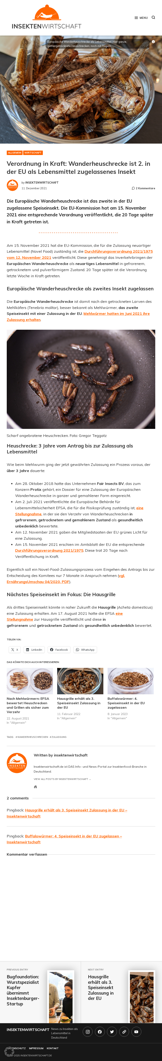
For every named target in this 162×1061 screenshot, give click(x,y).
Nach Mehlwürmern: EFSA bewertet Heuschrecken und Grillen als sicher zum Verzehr (28, 705)
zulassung (58, 737)
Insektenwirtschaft (28, 1029)
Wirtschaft (33, 152)
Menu (143, 17)
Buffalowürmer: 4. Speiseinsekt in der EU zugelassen (126, 703)
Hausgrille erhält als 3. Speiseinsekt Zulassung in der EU (78, 703)
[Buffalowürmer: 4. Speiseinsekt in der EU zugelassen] (131, 681)
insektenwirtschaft (42, 182)
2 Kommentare (145, 188)
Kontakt (53, 1048)
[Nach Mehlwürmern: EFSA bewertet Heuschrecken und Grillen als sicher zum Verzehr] (30, 681)
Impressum (36, 1048)
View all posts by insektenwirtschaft (61, 779)
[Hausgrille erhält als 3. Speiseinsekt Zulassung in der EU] (80, 681)
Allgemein (14, 152)
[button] (9, 1051)
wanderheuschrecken (32, 737)
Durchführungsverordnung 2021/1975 (49, 550)
